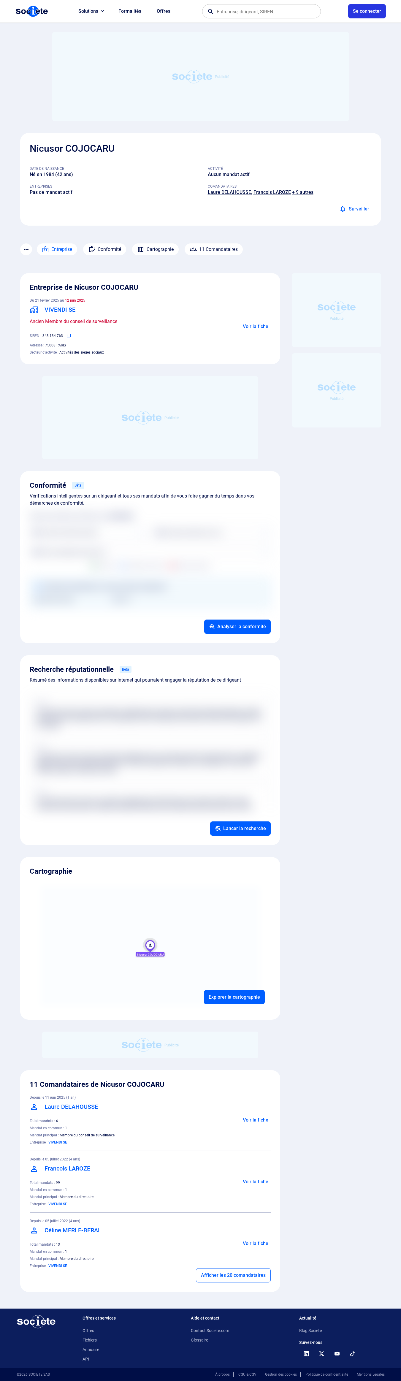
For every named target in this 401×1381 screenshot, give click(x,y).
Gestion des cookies (281, 1374)
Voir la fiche (255, 326)
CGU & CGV (247, 1374)
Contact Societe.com (210, 1330)
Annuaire (91, 1349)
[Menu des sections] (26, 249)
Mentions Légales (371, 1374)
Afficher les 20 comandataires (233, 1275)
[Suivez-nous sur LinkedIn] (306, 1354)
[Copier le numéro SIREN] (69, 336)
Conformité (109, 249)
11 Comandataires (218, 249)
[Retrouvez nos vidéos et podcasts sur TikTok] (352, 1354)
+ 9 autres (302, 192)
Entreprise (61, 249)
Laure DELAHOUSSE (229, 192)
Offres (163, 11)
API (86, 1359)
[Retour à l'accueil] (36, 1322)
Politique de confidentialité (326, 1374)
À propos (222, 1374)
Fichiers (90, 1340)
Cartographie (160, 249)
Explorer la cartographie (234, 997)
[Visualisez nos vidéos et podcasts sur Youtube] (337, 1354)
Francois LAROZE (272, 192)
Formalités (129, 11)
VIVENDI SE (57, 1142)
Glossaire (199, 1340)
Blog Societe (310, 1330)
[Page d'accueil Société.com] (31, 11)
